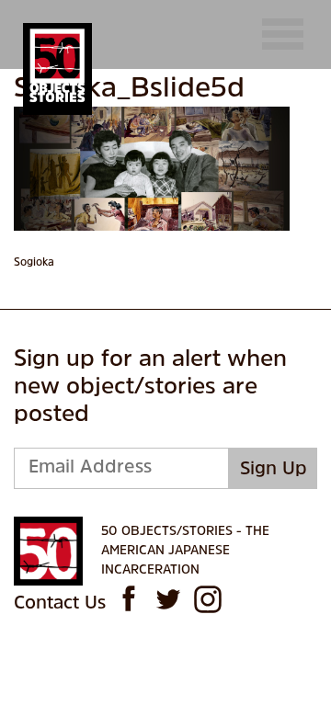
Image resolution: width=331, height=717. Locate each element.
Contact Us (60, 604)
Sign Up (273, 470)
